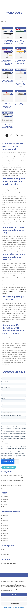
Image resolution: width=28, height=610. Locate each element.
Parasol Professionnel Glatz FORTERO (20, 42)
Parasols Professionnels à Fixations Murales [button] (14, 488)
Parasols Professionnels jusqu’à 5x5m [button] (13, 475)
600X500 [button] (5, 538)
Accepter (14, 594)
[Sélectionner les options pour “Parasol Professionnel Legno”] (25, 94)
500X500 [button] (5, 533)
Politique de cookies (8, 607)
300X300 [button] (5, 523)
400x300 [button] (5, 525)
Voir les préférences (14, 603)
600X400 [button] (5, 536)
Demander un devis (11, 116)
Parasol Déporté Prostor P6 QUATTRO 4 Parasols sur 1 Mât (7, 42)
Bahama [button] (5, 496)
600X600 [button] (5, 541)
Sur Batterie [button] (6, 552)
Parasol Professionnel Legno (20, 104)
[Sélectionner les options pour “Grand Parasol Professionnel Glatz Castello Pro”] (25, 51)
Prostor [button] (5, 504)
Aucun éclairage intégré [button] (9, 563)
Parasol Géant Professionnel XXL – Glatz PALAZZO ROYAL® (20, 84)
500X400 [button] (5, 530)
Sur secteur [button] (6, 554)
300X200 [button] (5, 520)
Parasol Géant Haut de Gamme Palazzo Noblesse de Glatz (7, 82)
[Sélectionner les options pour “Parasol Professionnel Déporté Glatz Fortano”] (11, 94)
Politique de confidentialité (18, 607)
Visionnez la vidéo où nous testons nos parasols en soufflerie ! (14, 291)
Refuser (14, 599)
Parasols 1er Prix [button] (7, 483)
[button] (26, 579)
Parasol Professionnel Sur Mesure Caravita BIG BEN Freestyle (7, 127)
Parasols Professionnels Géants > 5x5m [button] (13, 478)
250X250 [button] (5, 518)
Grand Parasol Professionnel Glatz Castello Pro (20, 62)
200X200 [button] (5, 515)
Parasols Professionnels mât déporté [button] (13, 480)
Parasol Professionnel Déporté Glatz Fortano (7, 105)
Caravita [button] (5, 499)
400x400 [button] (5, 528)
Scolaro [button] (5, 507)
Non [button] (4, 549)
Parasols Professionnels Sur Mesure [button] (12, 485)
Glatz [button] (4, 502)
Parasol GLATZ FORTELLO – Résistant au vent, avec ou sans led (7, 62)
